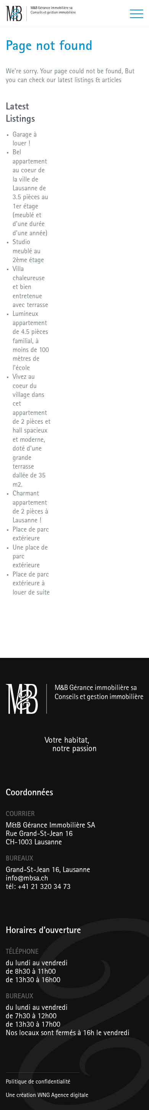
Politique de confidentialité (38, 1082)
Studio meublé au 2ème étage (28, 252)
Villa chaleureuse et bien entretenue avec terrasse (30, 287)
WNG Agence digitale (62, 1096)
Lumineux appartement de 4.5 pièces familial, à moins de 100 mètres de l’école (31, 341)
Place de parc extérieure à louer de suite (31, 584)
